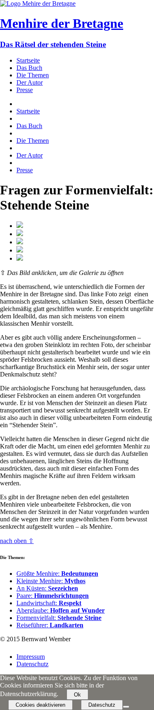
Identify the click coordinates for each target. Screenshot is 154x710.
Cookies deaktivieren (40, 705)
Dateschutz (101, 705)
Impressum (30, 656)
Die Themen (32, 75)
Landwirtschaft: (48, 603)
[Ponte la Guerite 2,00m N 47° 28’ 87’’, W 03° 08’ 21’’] (19, 242)
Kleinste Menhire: (50, 580)
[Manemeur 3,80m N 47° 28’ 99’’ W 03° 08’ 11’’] (19, 250)
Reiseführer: (49, 625)
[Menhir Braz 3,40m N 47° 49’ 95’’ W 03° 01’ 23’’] (19, 258)
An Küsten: (47, 588)
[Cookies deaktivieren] (126, 706)
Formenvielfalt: (58, 617)
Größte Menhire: (57, 573)
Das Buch (29, 67)
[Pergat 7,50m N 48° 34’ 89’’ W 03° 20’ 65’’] (19, 233)
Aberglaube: (60, 610)
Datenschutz (32, 663)
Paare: (52, 595)
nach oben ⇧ (17, 540)
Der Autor (29, 82)
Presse (24, 89)
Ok (77, 695)
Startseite (28, 60)
